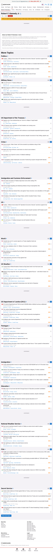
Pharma (13, 467)
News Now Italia (30, 528)
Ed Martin (5, 322)
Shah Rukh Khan (17, 462)
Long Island (5, 434)
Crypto (34, 7)
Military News (19, 9)
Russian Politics (24, 85)
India (17, 472)
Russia (14, 223)
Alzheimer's (9, 467)
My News (23, 550)
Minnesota (14, 193)
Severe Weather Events (22, 269)
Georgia (20, 445)
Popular (10, 16)
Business (29, 7)
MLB (12, 198)
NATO (8, 90)
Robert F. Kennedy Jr (5, 9)
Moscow (10, 223)
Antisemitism (5, 317)
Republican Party (16, 212)
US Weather (37, 9)
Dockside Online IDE (5, 536)
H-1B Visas (5, 367)
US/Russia (12, 97)
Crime (30, 9)
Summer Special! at (25, 1)
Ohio (7, 188)
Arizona (19, 408)
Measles (5, 396)
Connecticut (14, 401)
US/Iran (4, 207)
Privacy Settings (30, 539)
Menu (29, 550)
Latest (6, 16)
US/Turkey (5, 499)
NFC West (14, 147)
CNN (17, 512)
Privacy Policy (30, 534)
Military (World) (6, 85)
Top (2, 16)
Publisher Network (5, 534)
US (12, 7)
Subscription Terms (31, 538)
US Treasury (25, 9)
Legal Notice (29, 536)
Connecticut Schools (7, 401)
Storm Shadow (6, 276)
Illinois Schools (6, 391)
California (20, 162)
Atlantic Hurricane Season (8, 269)
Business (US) (10, 61)
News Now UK (30, 523)
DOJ (42, 9)
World (20, 7)
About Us (3, 524)
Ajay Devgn (11, 462)
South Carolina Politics (23, 71)
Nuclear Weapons (13, 336)
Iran (14, 76)
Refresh (36, 550)
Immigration (47, 9)
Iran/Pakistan (5, 76)
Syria (8, 217)
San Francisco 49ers (7, 147)
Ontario (4, 66)
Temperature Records (7, 440)
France (4, 90)
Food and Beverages (11, 472)
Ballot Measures (6, 408)
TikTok (9, 307)
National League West (18, 198)
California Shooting (7, 162)
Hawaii (15, 269)
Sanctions (12, 128)
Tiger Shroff (5, 462)
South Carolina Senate (7, 71)
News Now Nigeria (31, 525)
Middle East (14, 123)
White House (5, 312)
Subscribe (3, 527)
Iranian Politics (8, 123)
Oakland (5, 157)
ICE (33, 9)
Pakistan (11, 76)
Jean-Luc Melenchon (14, 90)
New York (11, 434)
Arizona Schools (13, 408)
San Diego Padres (6, 198)
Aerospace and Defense (15, 85)
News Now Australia (31, 530)
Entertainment (40, 7)
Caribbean (8, 183)
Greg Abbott (5, 193)
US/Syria (5, 217)
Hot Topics (7, 7)
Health (13, 396)
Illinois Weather (6, 286)
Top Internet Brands (16, 307)
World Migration (11, 367)
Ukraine (16, 276)
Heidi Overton (6, 456)
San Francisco (14, 162)
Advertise (3, 535)
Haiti (4, 183)
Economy (14, 138)
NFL (17, 147)
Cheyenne (12, 286)
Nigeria (18, 372)
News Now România (31, 527)
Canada (4, 61)
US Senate (18, 312)
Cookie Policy (30, 535)
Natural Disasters (21, 281)
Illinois (16, 286)
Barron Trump (6, 493)
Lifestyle (47, 7)
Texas (10, 193)
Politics (16, 7)
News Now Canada (31, 529)
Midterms (10, 322)
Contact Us (3, 525)
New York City (6, 255)
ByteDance (5, 307)
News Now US (30, 524)
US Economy (16, 61)
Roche (4, 467)
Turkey (11, 505)
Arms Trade (12, 276)
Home (2, 7)
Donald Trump (13, 66)
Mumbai (4, 472)
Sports (24, 7)
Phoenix (4, 429)
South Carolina (16, 71)
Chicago (11, 391)
